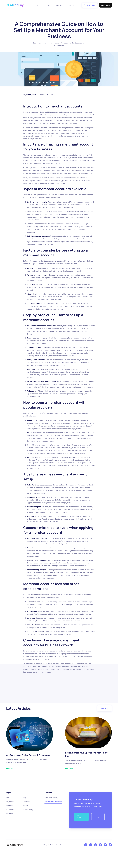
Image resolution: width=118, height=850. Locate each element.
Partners (48, 5)
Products (9, 806)
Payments (38, 5)
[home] (14, 5)
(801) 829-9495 (89, 5)
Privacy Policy (28, 809)
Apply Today (105, 5)
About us (98, 817)
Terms (25, 806)
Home (8, 798)
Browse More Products (53, 802)
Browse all (104, 708)
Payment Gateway (51, 798)
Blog (24, 798)
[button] (59, 5)
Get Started (80, 817)
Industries (9, 809)
